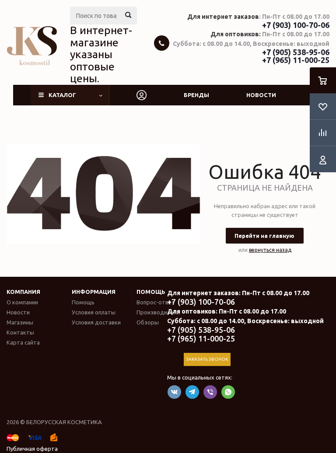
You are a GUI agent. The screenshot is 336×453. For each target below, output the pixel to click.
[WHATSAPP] (228, 392)
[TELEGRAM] (192, 392)
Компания (23, 292)
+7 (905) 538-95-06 (295, 52)
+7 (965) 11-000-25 (295, 60)
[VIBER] (210, 392)
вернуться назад (270, 250)
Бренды (196, 95)
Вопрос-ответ (155, 302)
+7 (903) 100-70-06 (295, 25)
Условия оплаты (94, 312)
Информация (94, 292)
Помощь (150, 292)
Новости (261, 95)
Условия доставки (96, 322)
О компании (22, 302)
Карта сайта (23, 342)
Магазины (20, 322)
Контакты (20, 332)
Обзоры (147, 322)
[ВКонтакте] (174, 392)
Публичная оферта (32, 449)
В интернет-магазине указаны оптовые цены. (101, 54)
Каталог (62, 95)
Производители (158, 312)
